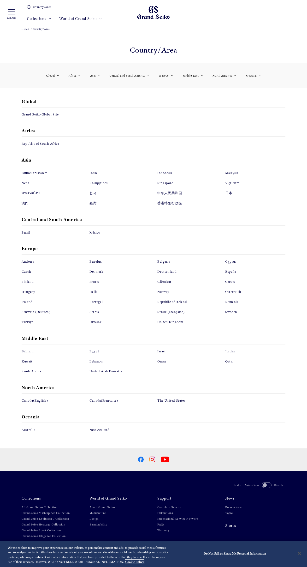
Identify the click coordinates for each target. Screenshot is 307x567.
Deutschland (167, 272)
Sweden (231, 312)
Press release (233, 507)
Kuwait (27, 361)
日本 (228, 193)
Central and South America (128, 75)
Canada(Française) (103, 400)
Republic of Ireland (172, 302)
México (94, 232)
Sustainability (98, 524)
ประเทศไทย (31, 193)
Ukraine (95, 322)
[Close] (299, 553)
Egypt (94, 351)
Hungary (28, 292)
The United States (171, 400)
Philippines (98, 183)
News (230, 498)
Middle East (191, 75)
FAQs (161, 524)
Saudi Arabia (31, 371)
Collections (37, 18)
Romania (232, 302)
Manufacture (97, 513)
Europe (164, 75)
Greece (230, 282)
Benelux (95, 261)
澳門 (25, 203)
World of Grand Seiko (78, 18)
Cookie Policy (134, 562)
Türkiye (28, 322)
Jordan (230, 351)
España (230, 272)
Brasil (26, 232)
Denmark (96, 272)
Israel (161, 351)
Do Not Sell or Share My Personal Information (235, 553)
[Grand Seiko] (153, 12)
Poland (27, 302)
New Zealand (99, 430)
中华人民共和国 (169, 193)
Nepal (26, 183)
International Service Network (177, 518)
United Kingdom (170, 322)
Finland (28, 282)
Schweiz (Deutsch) (36, 312)
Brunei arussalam (34, 173)
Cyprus (230, 261)
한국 (92, 193)
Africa (72, 75)
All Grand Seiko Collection (39, 507)
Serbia (94, 312)
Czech (26, 272)
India (93, 173)
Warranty (163, 530)
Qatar (229, 361)
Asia (93, 75)
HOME (26, 28)
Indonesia (164, 173)
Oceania (251, 75)
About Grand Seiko (102, 507)
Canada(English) (35, 400)
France (94, 282)
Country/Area (42, 7)
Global (50, 75)
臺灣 (92, 203)
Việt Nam (232, 183)
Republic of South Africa (40, 144)
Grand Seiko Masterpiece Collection (46, 513)
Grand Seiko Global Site (40, 114)
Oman (161, 361)
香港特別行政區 (169, 203)
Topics (229, 513)
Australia (28, 430)
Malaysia (232, 173)
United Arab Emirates (106, 371)
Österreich (233, 292)
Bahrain (28, 351)
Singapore (165, 183)
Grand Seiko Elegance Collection (44, 536)
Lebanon (96, 361)
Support (164, 498)
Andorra (28, 261)
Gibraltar (164, 282)
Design (94, 518)
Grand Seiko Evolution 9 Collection (45, 518)
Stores (230, 525)
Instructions (165, 513)
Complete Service (169, 507)
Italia (93, 292)
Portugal (96, 302)
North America (222, 75)
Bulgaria (163, 261)
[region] (153, 554)
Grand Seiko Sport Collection (41, 530)
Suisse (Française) (171, 312)
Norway (163, 292)
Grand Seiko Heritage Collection (43, 524)
